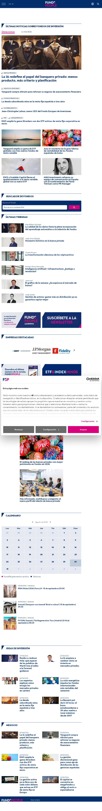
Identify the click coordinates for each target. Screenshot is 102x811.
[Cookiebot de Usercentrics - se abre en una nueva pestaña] (87, 379)
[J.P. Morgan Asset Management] (41, 351)
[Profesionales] (61, 372)
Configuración (87, 421)
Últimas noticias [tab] (8, 32)
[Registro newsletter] (61, 320)
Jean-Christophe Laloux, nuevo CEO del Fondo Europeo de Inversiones (36, 111)
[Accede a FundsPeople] (92, 4)
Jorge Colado (30, 295)
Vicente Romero (31, 253)
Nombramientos (10, 108)
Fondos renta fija (11, 98)
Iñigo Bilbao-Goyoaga (33, 225)
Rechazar (18, 429)
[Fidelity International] (61, 351)
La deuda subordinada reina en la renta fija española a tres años (33, 101)
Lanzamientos (16, 118)
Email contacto (35, 800)
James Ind (28, 281)
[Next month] (50, 522)
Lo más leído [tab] (26, 32)
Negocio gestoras (11, 88)
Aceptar (83, 429)
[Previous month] (32, 522)
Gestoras (31, 586)
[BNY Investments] (21, 351)
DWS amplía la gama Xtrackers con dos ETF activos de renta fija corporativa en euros (41, 122)
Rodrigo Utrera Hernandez (34, 267)
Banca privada (10, 73)
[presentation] (74, 351)
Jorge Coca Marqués (32, 239)
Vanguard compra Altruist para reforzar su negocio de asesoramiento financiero (41, 91)
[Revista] (21, 372)
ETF (5, 118)
